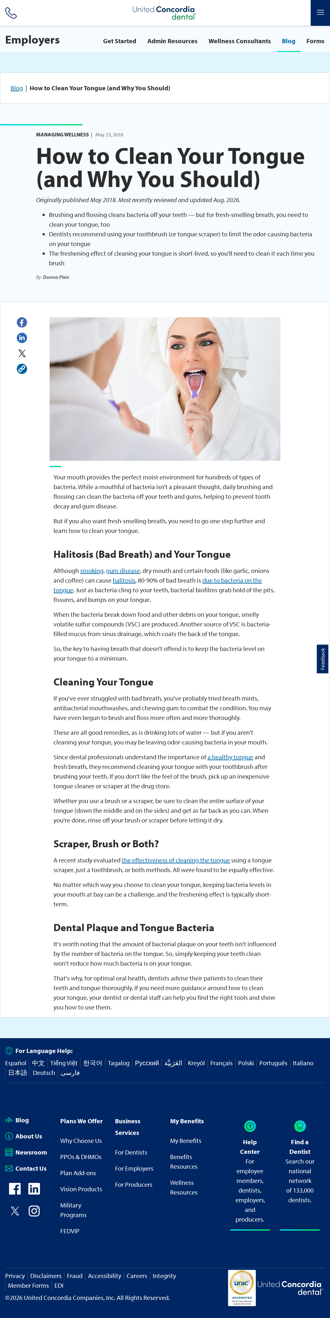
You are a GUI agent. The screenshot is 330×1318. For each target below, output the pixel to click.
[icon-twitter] (15, 1214)
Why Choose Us (81, 1140)
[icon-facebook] (15, 1192)
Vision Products (81, 1189)
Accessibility (104, 1276)
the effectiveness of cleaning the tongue (176, 860)
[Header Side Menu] (320, 13)
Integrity (164, 1276)
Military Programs (73, 1210)
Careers (137, 1276)
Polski (246, 1063)
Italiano (303, 1063)
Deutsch (44, 1072)
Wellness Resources (184, 1187)
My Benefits (185, 1140)
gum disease (123, 570)
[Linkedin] (22, 338)
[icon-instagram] (34, 1214)
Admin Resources (172, 41)
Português (273, 1063)
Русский (147, 1063)
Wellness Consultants (240, 41)
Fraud (74, 1276)
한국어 (92, 1063)
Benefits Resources (184, 1161)
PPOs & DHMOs (81, 1157)
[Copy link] (22, 369)
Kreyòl (196, 1063)
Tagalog (119, 1063)
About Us (28, 1136)
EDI (58, 1285)
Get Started (119, 41)
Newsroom (31, 1152)
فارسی (70, 1072)
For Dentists (131, 1152)
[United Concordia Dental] (165, 13)
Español (15, 1063)
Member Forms (28, 1285)
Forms (315, 41)
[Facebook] (22, 322)
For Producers (133, 1184)
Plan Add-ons (78, 1173)
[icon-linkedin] (34, 1192)
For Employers (134, 1168)
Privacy (15, 1276)
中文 (38, 1063)
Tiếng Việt (64, 1063)
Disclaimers (46, 1276)
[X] (22, 353)
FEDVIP (70, 1231)
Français (221, 1063)
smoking (91, 570)
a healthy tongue (230, 757)
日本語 (17, 1072)
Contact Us (31, 1168)
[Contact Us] (9, 13)
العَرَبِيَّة (173, 1063)
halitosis (124, 580)
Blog (289, 41)
